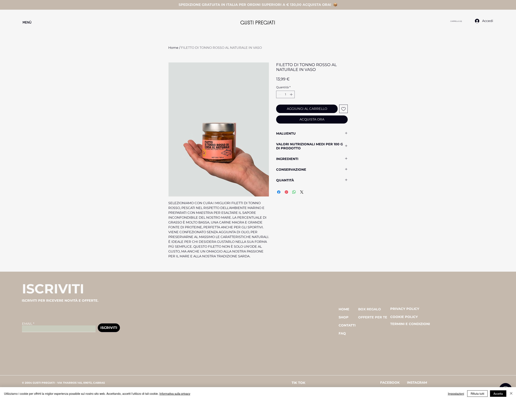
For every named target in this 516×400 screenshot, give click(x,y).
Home (173, 48)
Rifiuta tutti (477, 394)
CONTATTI (347, 325)
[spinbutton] (285, 94)
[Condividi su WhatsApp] (294, 192)
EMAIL (27, 323)
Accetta (498, 394)
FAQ (342, 333)
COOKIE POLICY (404, 317)
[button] (55, 22)
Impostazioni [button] (456, 394)
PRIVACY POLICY (404, 309)
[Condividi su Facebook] (278, 192)
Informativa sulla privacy (174, 394)
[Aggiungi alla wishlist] (343, 109)
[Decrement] (279, 94)
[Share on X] (301, 192)
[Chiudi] (511, 393)
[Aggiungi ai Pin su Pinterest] (286, 192)
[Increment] (291, 94)
